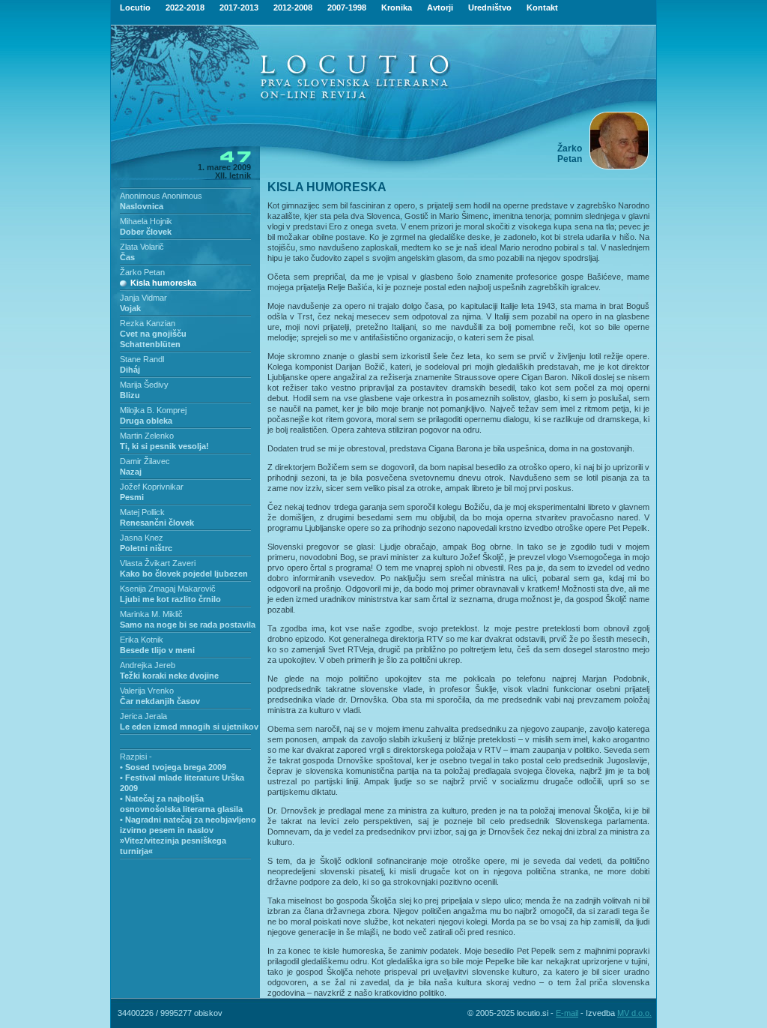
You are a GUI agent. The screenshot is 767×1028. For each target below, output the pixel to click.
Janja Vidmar (143, 297)
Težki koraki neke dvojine (169, 675)
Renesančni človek (157, 522)
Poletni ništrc (146, 548)
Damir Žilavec (145, 461)
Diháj (130, 369)
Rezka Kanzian (147, 323)
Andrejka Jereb (147, 665)
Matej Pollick (142, 512)
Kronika (396, 7)
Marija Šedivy (144, 384)
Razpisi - (136, 756)
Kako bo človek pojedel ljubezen (184, 573)
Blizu (130, 395)
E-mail (567, 1013)
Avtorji (440, 7)
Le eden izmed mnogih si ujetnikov (189, 726)
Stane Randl (142, 359)
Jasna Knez (141, 537)
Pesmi (132, 497)
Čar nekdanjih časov (160, 701)
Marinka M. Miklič (151, 614)
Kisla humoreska (163, 282)
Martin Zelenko (147, 435)
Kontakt (542, 7)
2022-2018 (185, 7)
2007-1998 (346, 7)
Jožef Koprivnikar (152, 486)
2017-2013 (238, 7)
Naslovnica (141, 206)
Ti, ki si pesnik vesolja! (164, 446)
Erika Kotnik (141, 639)
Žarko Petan (142, 272)
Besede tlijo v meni (157, 650)
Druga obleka (146, 420)
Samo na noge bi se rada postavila (187, 624)
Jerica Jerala (143, 716)
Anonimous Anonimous (161, 195)
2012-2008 (292, 7)
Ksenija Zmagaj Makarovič (168, 588)
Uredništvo (490, 7)
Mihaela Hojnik (146, 221)
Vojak (130, 308)
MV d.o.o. (634, 1013)
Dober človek (146, 231)
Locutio (135, 7)
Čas (127, 257)
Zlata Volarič (142, 246)
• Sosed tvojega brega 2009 (173, 767)
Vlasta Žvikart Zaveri (157, 563)
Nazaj (131, 471)
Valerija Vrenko (147, 690)
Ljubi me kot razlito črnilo (170, 599)
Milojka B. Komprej (153, 410)
